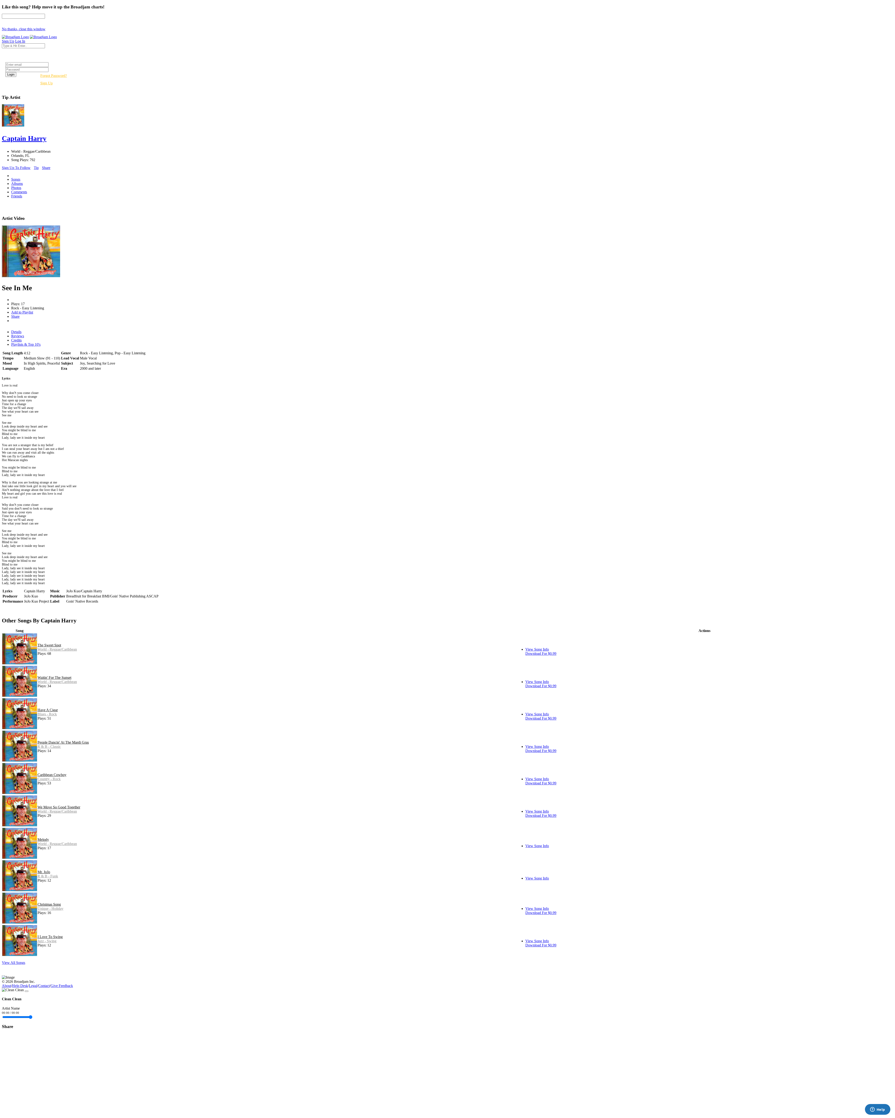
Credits (16, 340)
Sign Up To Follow (16, 168)
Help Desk (20, 986)
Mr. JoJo (44, 872)
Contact (44, 986)
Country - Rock (49, 779)
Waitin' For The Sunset (54, 678)
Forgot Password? (53, 76)
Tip (36, 168)
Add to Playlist (22, 312)
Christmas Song (49, 904)
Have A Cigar (48, 710)
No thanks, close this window (23, 29)
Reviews (17, 336)
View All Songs (13, 963)
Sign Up (46, 83)
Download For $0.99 (540, 654)
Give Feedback (62, 986)
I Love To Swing (50, 937)
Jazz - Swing (47, 941)
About (6, 986)
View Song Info (537, 649)
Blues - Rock (47, 714)
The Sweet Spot (49, 645)
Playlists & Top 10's (26, 344)
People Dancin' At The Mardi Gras (63, 742)
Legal (33, 986)
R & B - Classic (49, 747)
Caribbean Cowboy (52, 775)
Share (46, 168)
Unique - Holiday (50, 909)
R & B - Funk (48, 876)
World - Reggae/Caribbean (57, 649)
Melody (43, 840)
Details (16, 332)
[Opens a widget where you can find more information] (877, 1110)
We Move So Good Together (59, 807)
